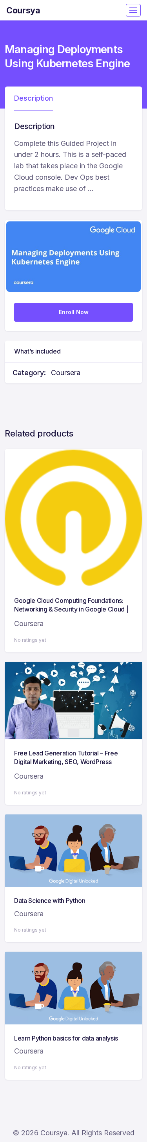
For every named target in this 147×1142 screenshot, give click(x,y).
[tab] (33, 99)
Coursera (65, 372)
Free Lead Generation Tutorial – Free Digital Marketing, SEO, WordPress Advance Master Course (66, 762)
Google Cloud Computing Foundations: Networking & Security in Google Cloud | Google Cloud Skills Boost (71, 609)
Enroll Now (74, 312)
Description (33, 98)
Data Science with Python (49, 900)
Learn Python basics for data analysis (66, 1038)
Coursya (23, 10)
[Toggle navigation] (133, 10)
